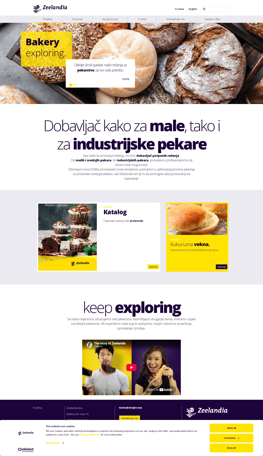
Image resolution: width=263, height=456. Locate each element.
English (193, 9)
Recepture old (110, 19)
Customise (229, 438)
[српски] (50, 9)
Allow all (231, 428)
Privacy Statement (89, 434)
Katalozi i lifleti (212, 19)
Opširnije (221, 266)
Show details (53, 443)
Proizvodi (77, 19)
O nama (179, 9)
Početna (47, 19)
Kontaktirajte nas (176, 19)
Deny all (231, 448)
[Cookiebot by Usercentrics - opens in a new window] (25, 450)
